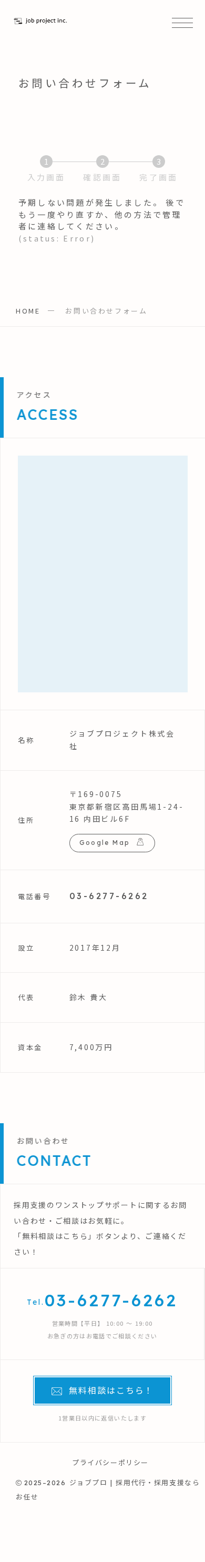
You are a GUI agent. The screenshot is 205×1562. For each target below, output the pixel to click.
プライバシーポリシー (110, 1462)
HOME (28, 311)
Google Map (104, 842)
